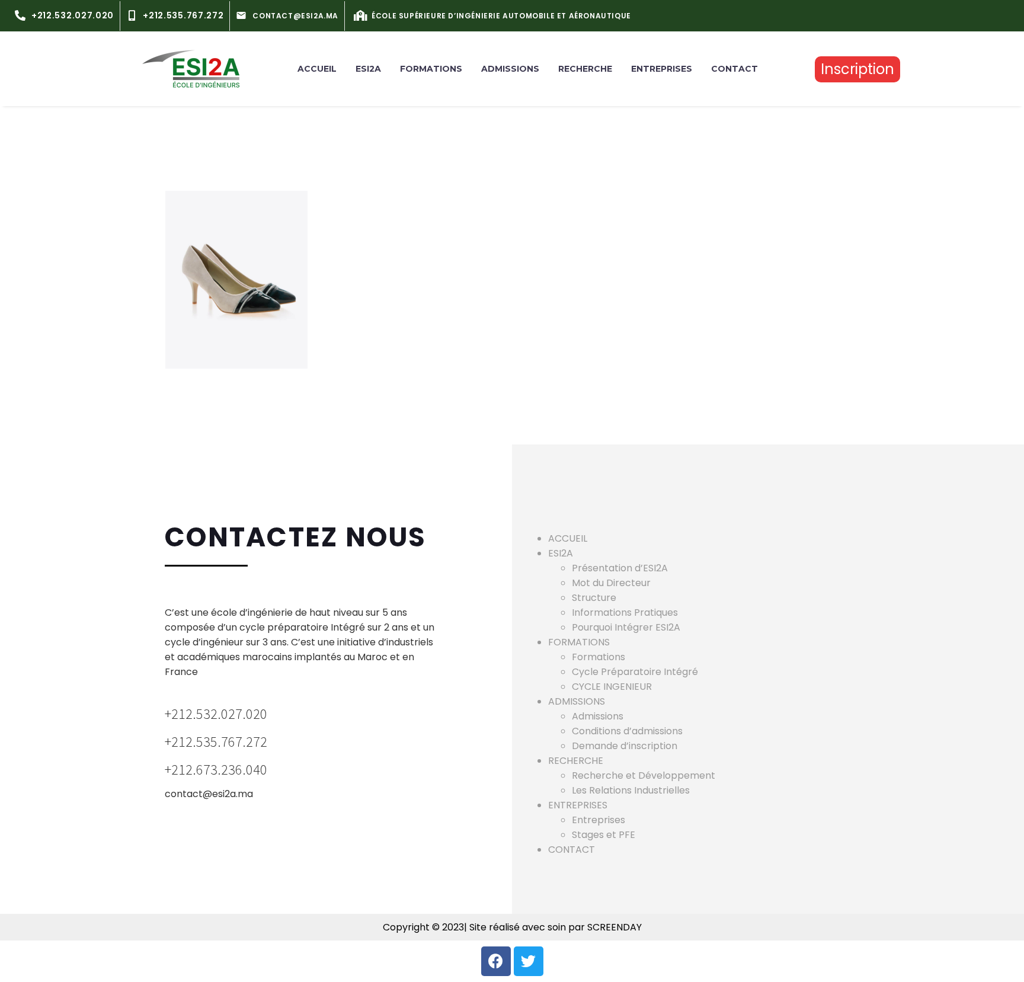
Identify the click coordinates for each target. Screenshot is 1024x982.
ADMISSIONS (510, 68)
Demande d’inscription (624, 746)
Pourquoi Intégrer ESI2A (626, 627)
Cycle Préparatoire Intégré (635, 672)
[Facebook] (496, 961)
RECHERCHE (585, 68)
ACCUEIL (317, 68)
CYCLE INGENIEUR (612, 686)
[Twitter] (528, 961)
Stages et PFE (603, 835)
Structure (594, 597)
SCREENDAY (613, 927)
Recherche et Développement (643, 775)
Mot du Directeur (611, 583)
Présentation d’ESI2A (620, 568)
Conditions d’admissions (627, 731)
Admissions (597, 716)
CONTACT (734, 68)
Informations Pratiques (625, 612)
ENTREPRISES (661, 68)
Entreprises (598, 820)
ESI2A (368, 68)
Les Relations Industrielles (631, 790)
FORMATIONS (431, 68)
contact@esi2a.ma (209, 794)
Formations (598, 657)
